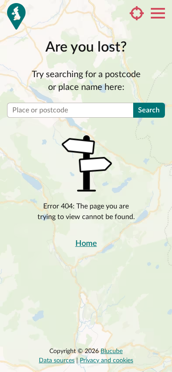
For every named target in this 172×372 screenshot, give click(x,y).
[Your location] (137, 13)
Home (86, 244)
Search (149, 110)
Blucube (112, 351)
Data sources (57, 360)
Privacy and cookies (106, 360)
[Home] (16, 16)
